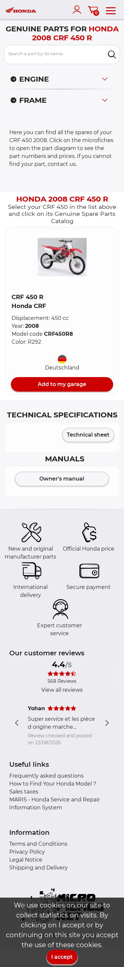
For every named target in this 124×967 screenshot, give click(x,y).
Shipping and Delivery (38, 868)
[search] (112, 54)
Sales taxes (23, 792)
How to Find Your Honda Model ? (52, 784)
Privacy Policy (27, 852)
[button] (62, 257)
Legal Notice (25, 860)
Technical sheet (88, 435)
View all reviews (62, 690)
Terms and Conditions (38, 844)
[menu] (111, 9)
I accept (62, 957)
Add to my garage (62, 384)
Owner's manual (61, 479)
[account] (78, 10)
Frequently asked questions (46, 776)
